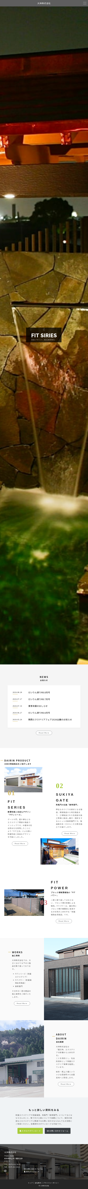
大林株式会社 (44, 3)
